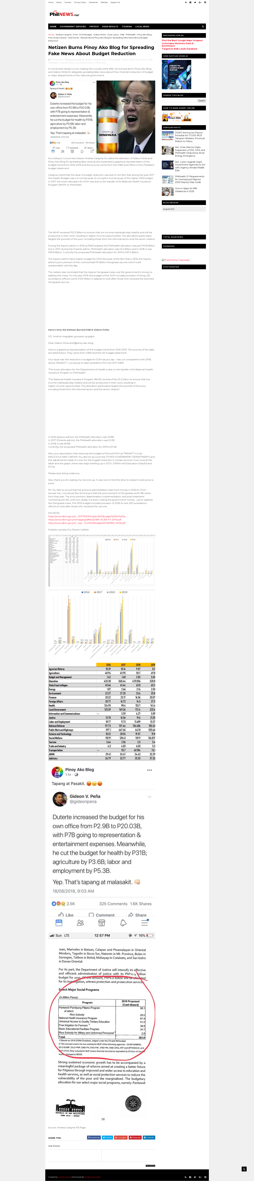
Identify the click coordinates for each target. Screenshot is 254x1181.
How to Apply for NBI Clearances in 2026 (186, 190)
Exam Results (110, 26)
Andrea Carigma (63, 34)
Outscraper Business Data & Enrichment (178, 44)
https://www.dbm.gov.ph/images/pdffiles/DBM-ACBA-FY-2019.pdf (84, 519)
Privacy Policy (80, 2)
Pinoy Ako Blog (144, 34)
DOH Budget (85, 34)
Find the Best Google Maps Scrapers (182, 40)
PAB (122, 34)
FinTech (94, 26)
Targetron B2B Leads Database (179, 48)
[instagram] (205, 2)
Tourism (127, 26)
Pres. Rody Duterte (57, 37)
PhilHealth (131, 34)
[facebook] (190, 2)
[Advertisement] (70, 208)
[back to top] (244, 1169)
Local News (142, 26)
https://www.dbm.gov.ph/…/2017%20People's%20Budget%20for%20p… (87, 516)
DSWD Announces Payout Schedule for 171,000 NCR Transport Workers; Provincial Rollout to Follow (190, 137)
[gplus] (200, 2)
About (59, 2)
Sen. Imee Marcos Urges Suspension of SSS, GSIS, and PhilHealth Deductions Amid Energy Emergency (190, 151)
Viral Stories (73, 37)
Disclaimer (93, 2)
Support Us (115, 2)
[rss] (186, 2)
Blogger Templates (93, 1177)
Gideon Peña (99, 34)
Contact (67, 2)
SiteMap (104, 2)
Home (50, 2)
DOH (75, 34)
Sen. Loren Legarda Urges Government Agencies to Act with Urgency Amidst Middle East (190, 166)
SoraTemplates (64, 1177)
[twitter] (195, 2)
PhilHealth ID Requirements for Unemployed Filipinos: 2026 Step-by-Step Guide (189, 179)
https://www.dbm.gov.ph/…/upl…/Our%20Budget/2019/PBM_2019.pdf (86, 523)
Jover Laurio (113, 34)
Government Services (73, 26)
